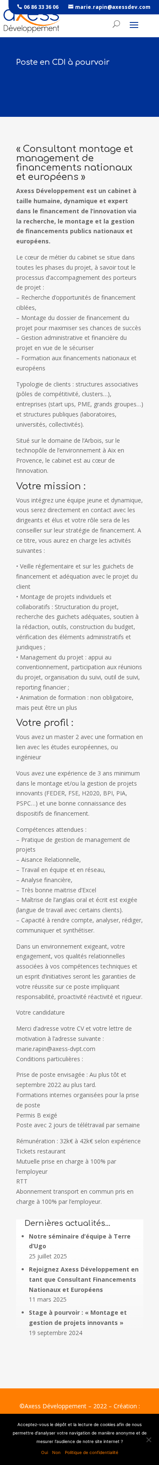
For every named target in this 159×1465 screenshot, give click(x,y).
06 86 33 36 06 (41, 7)
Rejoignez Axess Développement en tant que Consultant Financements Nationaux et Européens (84, 1279)
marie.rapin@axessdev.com (113, 7)
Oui (44, 1452)
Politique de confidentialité (91, 1452)
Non (56, 1452)
